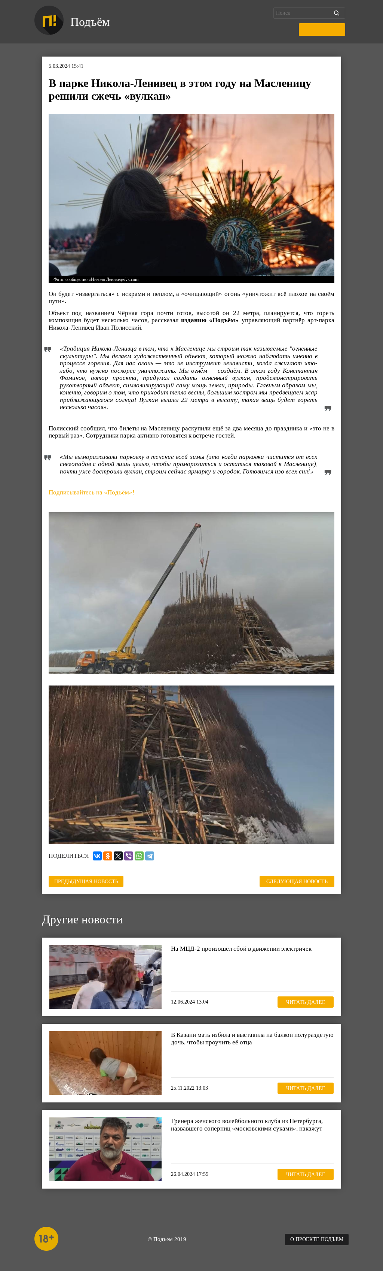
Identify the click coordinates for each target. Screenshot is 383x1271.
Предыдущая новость (86, 881)
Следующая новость (297, 881)
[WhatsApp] (139, 855)
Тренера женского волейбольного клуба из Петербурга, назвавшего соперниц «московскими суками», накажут (247, 1124)
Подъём (90, 21)
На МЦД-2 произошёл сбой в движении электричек (241, 948)
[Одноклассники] (107, 855)
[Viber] (128, 855)
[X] (118, 855)
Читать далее (305, 1002)
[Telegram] (149, 855)
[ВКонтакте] (97, 855)
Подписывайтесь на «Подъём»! (92, 492)
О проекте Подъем (316, 1239)
